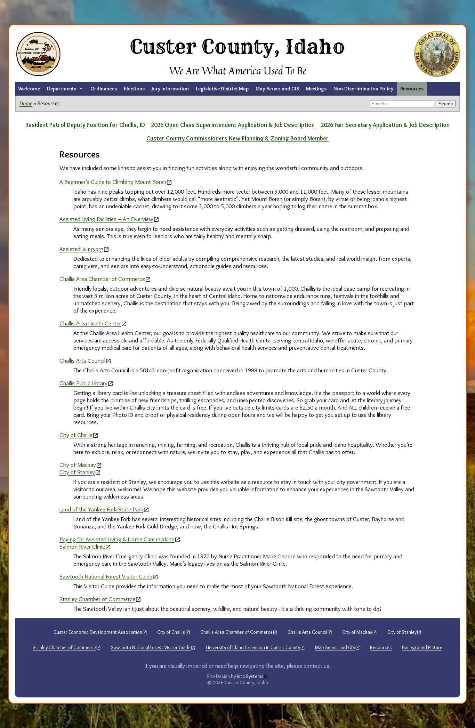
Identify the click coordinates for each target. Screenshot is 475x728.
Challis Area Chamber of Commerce (102, 278)
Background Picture (422, 647)
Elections (134, 89)
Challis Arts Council (82, 360)
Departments (61, 89)
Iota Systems (250, 676)
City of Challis (75, 434)
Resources (412, 89)
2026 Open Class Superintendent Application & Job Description (233, 124)
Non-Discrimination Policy (363, 89)
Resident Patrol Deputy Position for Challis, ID (85, 124)
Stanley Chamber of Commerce (97, 598)
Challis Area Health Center (90, 323)
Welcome (29, 89)
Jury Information (170, 89)
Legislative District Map (222, 89)
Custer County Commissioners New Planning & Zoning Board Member (237, 138)
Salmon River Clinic (82, 546)
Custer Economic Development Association (98, 632)
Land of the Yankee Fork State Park (101, 509)
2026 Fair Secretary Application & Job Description (385, 124)
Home (25, 103)
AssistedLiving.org (81, 248)
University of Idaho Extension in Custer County (253, 647)
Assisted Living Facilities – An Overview (106, 219)
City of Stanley (77, 472)
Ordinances (103, 89)
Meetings (316, 89)
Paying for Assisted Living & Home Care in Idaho (117, 539)
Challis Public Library (83, 383)
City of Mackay (77, 464)
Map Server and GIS (277, 89)
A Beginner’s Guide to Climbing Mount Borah (112, 181)
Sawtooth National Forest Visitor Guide (105, 576)
